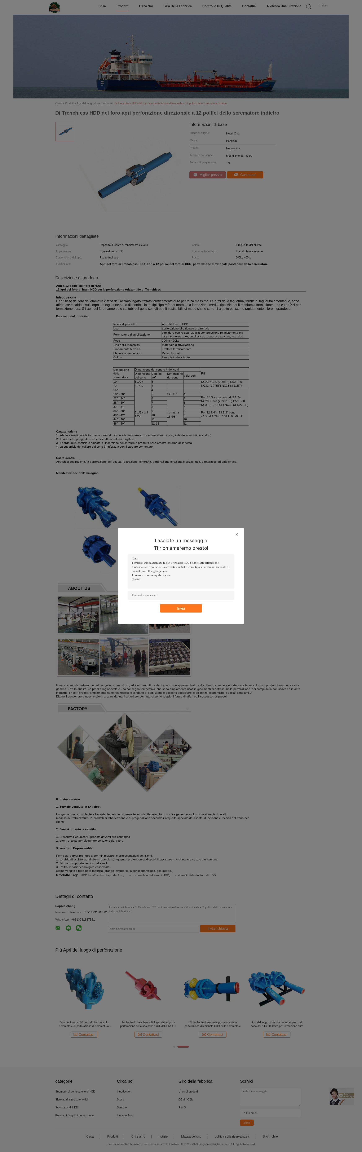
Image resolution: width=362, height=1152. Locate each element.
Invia (181, 608)
